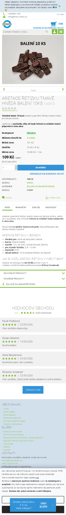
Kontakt (6, 450)
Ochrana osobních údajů (14, 421)
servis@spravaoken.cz (12, 460)
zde (37, 478)
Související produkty (15, 273)
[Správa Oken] (7, 24)
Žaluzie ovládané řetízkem (41, 186)
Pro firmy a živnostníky (13, 434)
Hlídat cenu (55, 197)
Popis (7, 207)
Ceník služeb (9, 412)
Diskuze (36, 207)
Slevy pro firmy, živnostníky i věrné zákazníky (23, 438)
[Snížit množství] (16, 169)
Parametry (21, 207)
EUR (62, 14)
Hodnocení (50, 207)
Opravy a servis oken (12, 431)
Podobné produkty (14, 279)
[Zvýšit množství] (16, 166)
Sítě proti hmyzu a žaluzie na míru (18, 441)
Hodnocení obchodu (33, 308)
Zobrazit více (33, 389)
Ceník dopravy (9, 415)
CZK (58, 14)
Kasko (30, 183)
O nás (6, 409)
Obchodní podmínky (12, 418)
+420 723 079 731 (10, 463)
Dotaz (9, 197)
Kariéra (6, 447)
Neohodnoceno (9, 110)
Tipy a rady (8, 444)
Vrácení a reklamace (12, 424)
